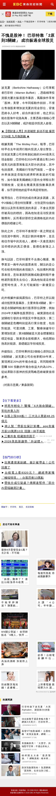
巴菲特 (13, 507)
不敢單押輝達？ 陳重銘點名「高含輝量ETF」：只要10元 (9, 604)
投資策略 (30, 507)
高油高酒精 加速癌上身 (14, 663)
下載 (50, 14)
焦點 (20, 22)
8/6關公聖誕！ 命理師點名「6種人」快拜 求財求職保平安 (14, 633)
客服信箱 (14, 790)
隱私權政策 (44, 790)
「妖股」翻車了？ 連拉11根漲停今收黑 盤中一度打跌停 (14, 581)
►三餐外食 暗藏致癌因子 (18, 436)
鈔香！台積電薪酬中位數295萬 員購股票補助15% (46, 657)
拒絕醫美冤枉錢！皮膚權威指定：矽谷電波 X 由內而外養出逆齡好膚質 (9, 686)
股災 (21, 507)
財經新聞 (11, 22)
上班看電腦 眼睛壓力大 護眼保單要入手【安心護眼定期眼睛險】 (46, 686)
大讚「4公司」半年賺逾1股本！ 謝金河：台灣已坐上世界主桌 (46, 604)
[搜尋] (51, 7)
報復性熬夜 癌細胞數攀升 (46, 575)
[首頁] (28, 4)
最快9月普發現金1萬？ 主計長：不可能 (14, 551)
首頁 (2, 22)
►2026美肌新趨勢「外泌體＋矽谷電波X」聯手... (24, 442)
